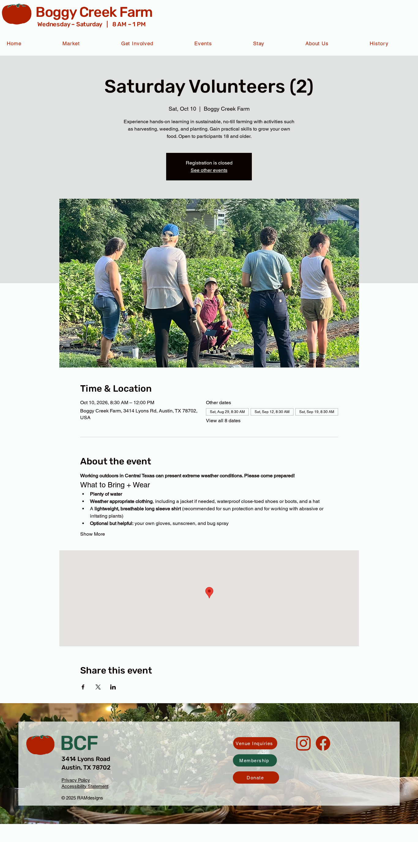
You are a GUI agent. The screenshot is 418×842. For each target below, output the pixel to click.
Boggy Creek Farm (93, 12)
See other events (209, 170)
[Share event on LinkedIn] (113, 687)
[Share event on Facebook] (83, 687)
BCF (79, 743)
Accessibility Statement (85, 786)
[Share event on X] (98, 687)
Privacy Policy (76, 780)
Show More (92, 534)
